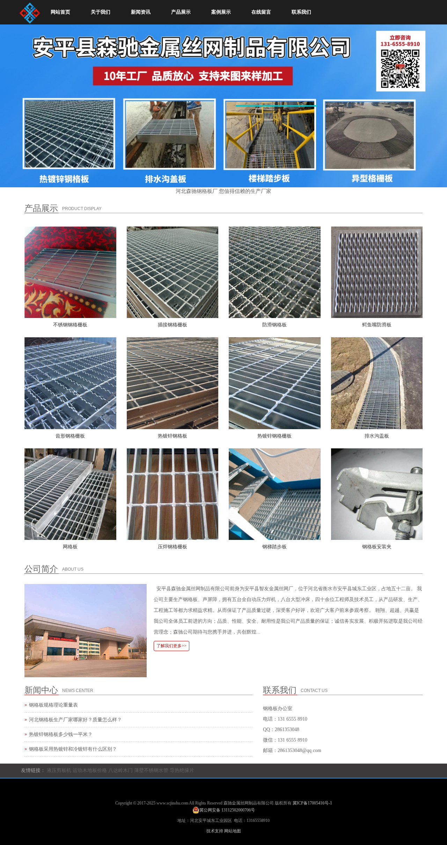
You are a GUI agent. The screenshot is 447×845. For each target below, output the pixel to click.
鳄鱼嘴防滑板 (376, 324)
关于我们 (100, 12)
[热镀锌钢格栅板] (275, 383)
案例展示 (221, 12)
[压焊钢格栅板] (173, 494)
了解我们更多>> (171, 645)
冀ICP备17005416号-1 (312, 803)
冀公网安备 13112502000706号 (227, 810)
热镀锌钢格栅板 (274, 436)
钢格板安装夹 (376, 546)
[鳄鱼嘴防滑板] (377, 272)
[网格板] (70, 494)
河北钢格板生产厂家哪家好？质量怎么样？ (75, 719)
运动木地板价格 (90, 770)
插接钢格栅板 (172, 324)
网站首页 (60, 12)
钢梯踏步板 (274, 546)
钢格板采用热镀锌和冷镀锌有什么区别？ (73, 749)
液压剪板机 (59, 770)
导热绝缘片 (182, 770)
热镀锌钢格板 (172, 436)
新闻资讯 (141, 12)
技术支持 (214, 831)
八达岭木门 (120, 770)
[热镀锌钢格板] (173, 383)
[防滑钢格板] (275, 272)
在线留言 (261, 12)
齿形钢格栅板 (70, 436)
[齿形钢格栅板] (70, 383)
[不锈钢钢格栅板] (70, 272)
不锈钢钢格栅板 (70, 324)
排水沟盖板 (377, 436)
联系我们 (301, 12)
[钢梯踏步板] (275, 494)
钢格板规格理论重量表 (53, 705)
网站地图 (232, 831)
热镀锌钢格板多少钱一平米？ (61, 734)
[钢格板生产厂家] (29, 11)
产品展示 (181, 12)
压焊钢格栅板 (172, 546)
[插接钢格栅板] (173, 272)
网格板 (70, 546)
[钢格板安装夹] (377, 494)
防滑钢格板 (274, 324)
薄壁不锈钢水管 (151, 770)
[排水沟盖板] (377, 383)
